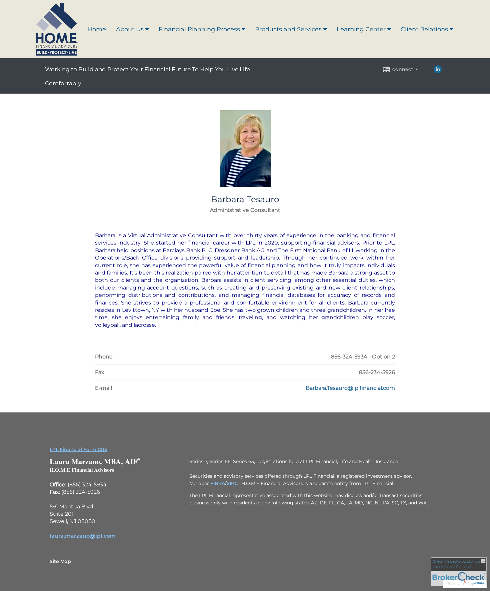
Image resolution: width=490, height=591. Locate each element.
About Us (130, 29)
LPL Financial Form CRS (78, 449)
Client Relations (424, 29)
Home (96, 29)
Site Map (60, 561)
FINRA (217, 483)
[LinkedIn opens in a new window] (438, 72)
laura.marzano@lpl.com (83, 536)
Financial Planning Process (199, 29)
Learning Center (361, 29)
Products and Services (288, 29)
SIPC (232, 483)
